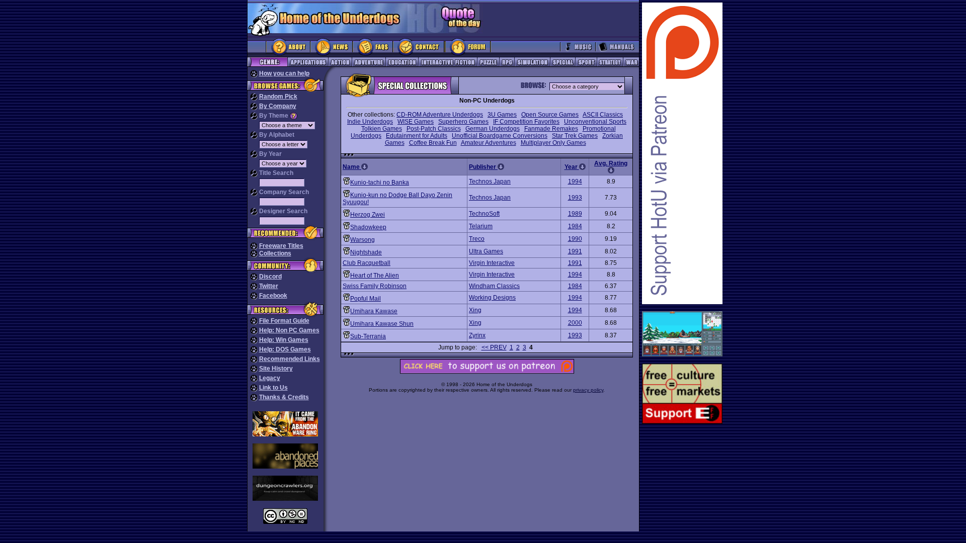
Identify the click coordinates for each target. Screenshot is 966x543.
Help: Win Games (283, 339)
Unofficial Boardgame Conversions (499, 135)
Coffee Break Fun (433, 142)
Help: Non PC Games (289, 330)
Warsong (362, 239)
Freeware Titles (281, 245)
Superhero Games (463, 121)
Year (572, 166)
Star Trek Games (575, 135)
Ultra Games (486, 251)
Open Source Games (550, 114)
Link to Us (273, 387)
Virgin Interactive (492, 262)
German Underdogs (492, 128)
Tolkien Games (381, 128)
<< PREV (494, 347)
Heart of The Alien (374, 275)
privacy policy (588, 390)
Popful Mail (365, 298)
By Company (277, 106)
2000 (575, 322)
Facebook (273, 295)
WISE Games (415, 121)
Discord (270, 276)
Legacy (269, 378)
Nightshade (366, 252)
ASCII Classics (603, 114)
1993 (575, 197)
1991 (575, 251)
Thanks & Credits (284, 397)
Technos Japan (490, 181)
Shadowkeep (368, 227)
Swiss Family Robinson (375, 286)
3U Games (502, 114)
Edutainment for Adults (416, 135)
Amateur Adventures (488, 142)
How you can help (284, 73)
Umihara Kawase (373, 311)
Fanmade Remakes (551, 128)
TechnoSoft (484, 213)
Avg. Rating (610, 163)
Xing (475, 310)
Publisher (483, 166)
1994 (575, 181)
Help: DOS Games (285, 349)
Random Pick (278, 96)
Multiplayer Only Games (553, 142)
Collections (275, 253)
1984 (575, 226)
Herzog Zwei (367, 214)
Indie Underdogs (370, 121)
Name (352, 166)
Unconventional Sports (595, 121)
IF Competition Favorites (526, 121)
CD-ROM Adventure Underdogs (439, 114)
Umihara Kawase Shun (382, 323)
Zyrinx (477, 335)
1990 (575, 238)
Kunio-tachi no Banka (379, 182)
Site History (276, 368)
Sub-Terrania (368, 336)
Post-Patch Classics (434, 128)
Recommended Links (289, 359)
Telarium (481, 226)
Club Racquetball (366, 262)
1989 (575, 213)
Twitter (268, 286)
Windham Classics (494, 286)
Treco (477, 238)
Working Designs (492, 297)
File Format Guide (284, 320)
